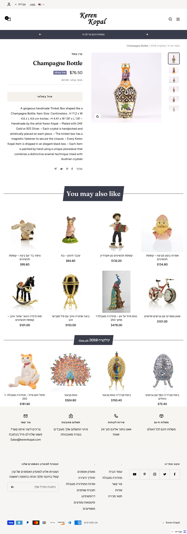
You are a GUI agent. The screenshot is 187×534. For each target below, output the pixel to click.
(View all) (84, 340)
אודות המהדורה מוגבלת (80, 484)
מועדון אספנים (86, 471)
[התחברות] (9, 4)
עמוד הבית (174, 45)
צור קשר (117, 484)
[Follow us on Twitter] (165, 474)
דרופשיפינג (88, 496)
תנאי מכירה (115, 496)
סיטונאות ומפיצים (84, 502)
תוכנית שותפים (86, 490)
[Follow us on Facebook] (175, 474)
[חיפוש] (170, 19)
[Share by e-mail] (55, 169)
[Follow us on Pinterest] (145, 474)
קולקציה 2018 (158, 45)
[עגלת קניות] (9, 19)
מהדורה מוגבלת (112, 478)
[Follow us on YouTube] (134, 474)
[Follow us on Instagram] (155, 474)
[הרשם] (12, 487)
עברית (22, 4)
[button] (179, 531)
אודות (118, 490)
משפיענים (89, 508)
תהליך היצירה (86, 478)
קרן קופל (77, 54)
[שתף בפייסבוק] (72, 169)
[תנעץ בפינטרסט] (67, 169)
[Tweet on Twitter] (61, 169)
